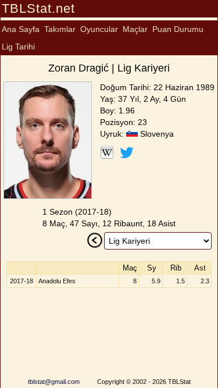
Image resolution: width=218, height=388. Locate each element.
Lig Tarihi (18, 46)
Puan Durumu (177, 29)
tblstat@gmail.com (54, 381)
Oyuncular (99, 29)
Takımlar (60, 29)
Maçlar (135, 29)
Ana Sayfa (21, 29)
